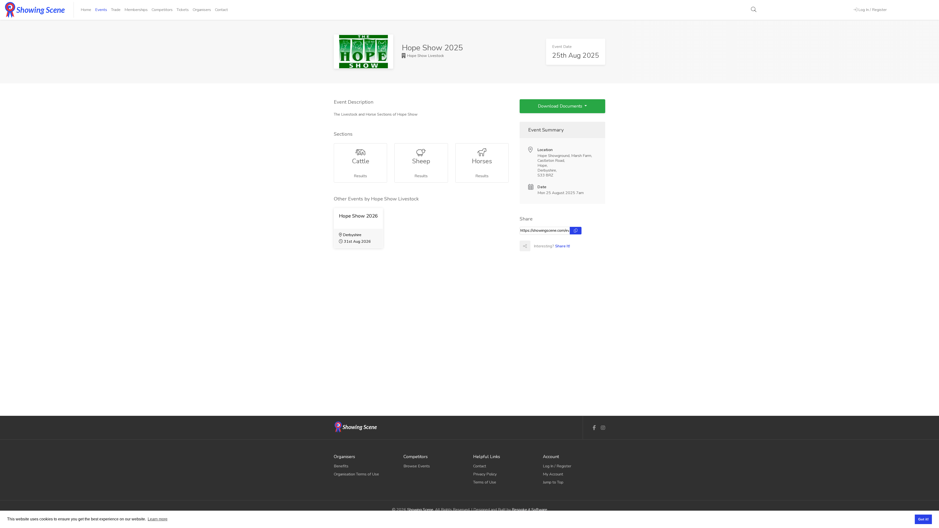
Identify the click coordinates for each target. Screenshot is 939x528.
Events (101, 9)
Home (86, 9)
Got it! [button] (923, 519)
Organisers (202, 9)
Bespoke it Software (529, 509)
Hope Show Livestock (425, 55)
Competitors (162, 9)
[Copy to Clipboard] (575, 230)
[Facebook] (594, 428)
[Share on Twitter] (546, 246)
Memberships (136, 9)
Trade (116, 9)
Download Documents (560, 106)
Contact (221, 9)
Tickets (183, 9)
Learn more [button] (158, 519)
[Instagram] (603, 428)
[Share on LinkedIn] (557, 246)
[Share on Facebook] (535, 246)
